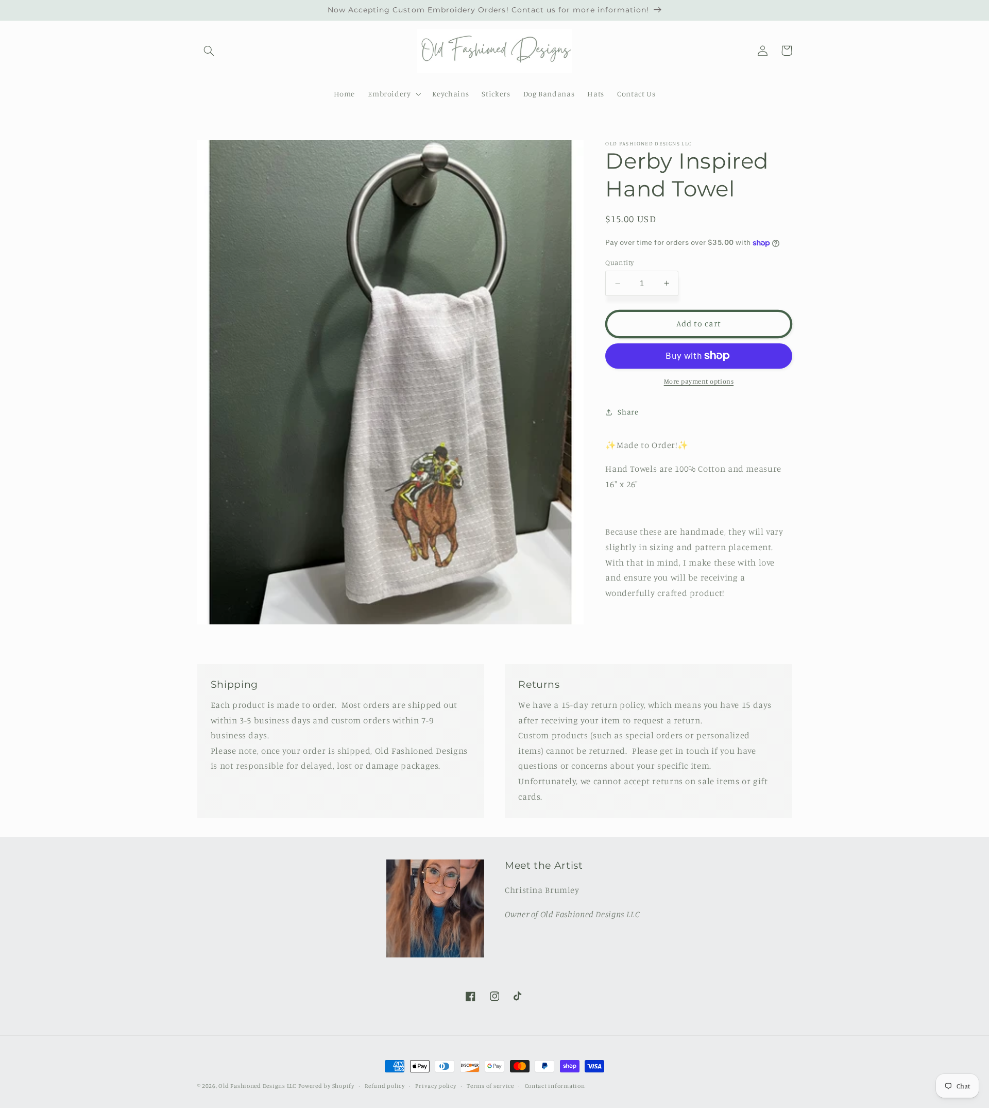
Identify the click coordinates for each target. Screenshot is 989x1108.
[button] (209, 50)
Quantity (619, 262)
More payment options (699, 381)
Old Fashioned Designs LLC (257, 1085)
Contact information (555, 1085)
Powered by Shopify (326, 1085)
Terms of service (490, 1085)
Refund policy (385, 1085)
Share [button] (628, 411)
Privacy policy (435, 1085)
